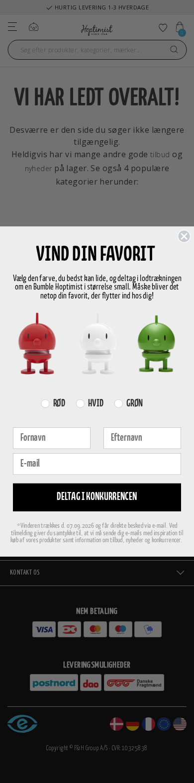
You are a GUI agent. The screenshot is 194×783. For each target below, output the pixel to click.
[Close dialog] (184, 236)
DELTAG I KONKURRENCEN (97, 497)
